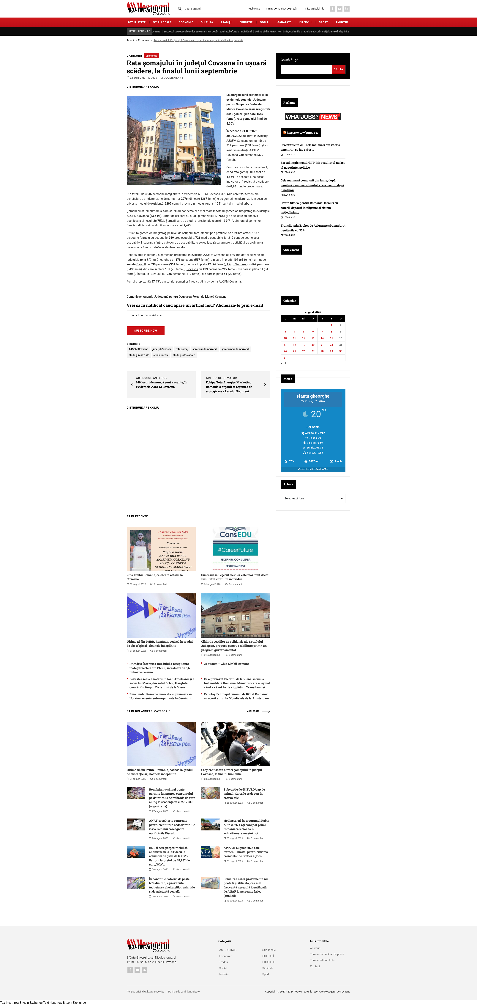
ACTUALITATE (136, 22)
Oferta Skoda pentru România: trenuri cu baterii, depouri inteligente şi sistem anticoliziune (309, 207)
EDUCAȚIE (246, 22)
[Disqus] (198, 460)
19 (303, 344)
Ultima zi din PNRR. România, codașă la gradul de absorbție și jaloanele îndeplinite (275, 31)
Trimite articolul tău (313, 8)
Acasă (130, 40)
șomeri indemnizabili (204, 349)
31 (285, 357)
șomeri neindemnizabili (235, 349)
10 (285, 338)
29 (331, 351)
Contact (315, 966)
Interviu (305, 22)
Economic (186, 22)
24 (285, 351)
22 (331, 344)
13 (313, 338)
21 (322, 344)
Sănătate (284, 22)
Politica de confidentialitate (184, 991)
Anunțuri (343, 22)
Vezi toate (253, 711)
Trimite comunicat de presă (281, 8)
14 (322, 338)
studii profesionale (184, 355)
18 (294, 344)
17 (285, 344)
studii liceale (161, 355)
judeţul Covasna (162, 349)
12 (303, 338)
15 (331, 338)
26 (303, 351)
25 (294, 351)
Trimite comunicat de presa (327, 954)
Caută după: (290, 59)
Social (265, 22)
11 (294, 338)
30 (340, 351)
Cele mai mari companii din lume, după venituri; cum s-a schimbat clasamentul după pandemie (312, 185)
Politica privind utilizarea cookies (145, 991)
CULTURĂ (207, 22)
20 (313, 344)
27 (313, 351)
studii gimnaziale (139, 355)
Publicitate (254, 8)
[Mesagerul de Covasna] (148, 8)
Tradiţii (226, 22)
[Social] (332, 9)
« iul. (284, 363)
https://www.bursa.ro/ (302, 132)
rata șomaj (182, 349)
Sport (323, 22)
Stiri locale (162, 22)
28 (322, 351)
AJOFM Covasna (138, 349)
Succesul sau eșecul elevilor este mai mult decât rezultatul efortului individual (180, 31)
